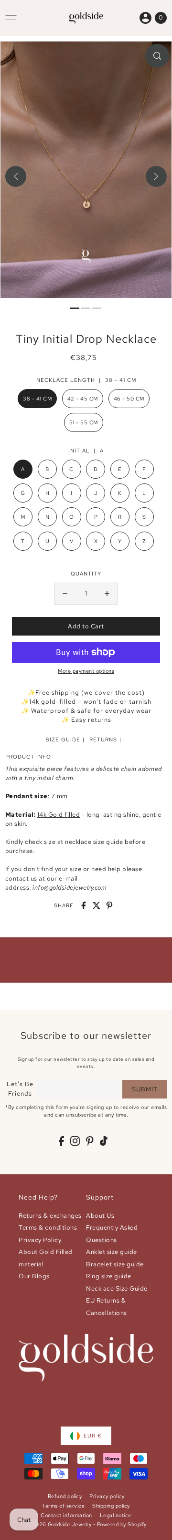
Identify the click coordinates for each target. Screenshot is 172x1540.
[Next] (156, 176)
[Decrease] (64, 593)
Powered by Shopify (122, 1524)
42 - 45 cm (82, 398)
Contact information (66, 1515)
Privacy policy (106, 1496)
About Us (100, 1215)
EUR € (93, 1435)
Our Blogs (34, 1276)
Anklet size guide (111, 1252)
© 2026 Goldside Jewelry (59, 1524)
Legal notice (115, 1515)
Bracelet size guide (115, 1264)
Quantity (86, 573)
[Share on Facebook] (83, 905)
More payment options (86, 670)
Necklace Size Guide (117, 1288)
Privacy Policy (40, 1240)
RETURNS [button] (103, 739)
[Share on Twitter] (96, 905)
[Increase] (107, 593)
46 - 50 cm (129, 398)
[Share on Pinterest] (109, 905)
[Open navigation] (11, 17)
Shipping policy (111, 1505)
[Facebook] (61, 1141)
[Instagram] (75, 1141)
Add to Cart (86, 626)
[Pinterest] (90, 1141)
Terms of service (63, 1505)
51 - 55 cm (83, 422)
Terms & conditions (48, 1227)
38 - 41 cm (37, 398)
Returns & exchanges (50, 1215)
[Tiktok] (104, 1141)
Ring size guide (108, 1276)
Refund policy (65, 1496)
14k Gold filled (58, 815)
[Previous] (15, 176)
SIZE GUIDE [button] (63, 739)
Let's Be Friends (20, 1089)
